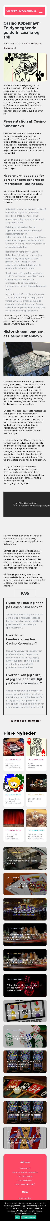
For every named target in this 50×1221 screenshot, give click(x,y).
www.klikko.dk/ (28, 1184)
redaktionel (9, 48)
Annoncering (25, 1198)
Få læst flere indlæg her (25, 720)
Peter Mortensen (33, 43)
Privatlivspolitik (29, 1217)
